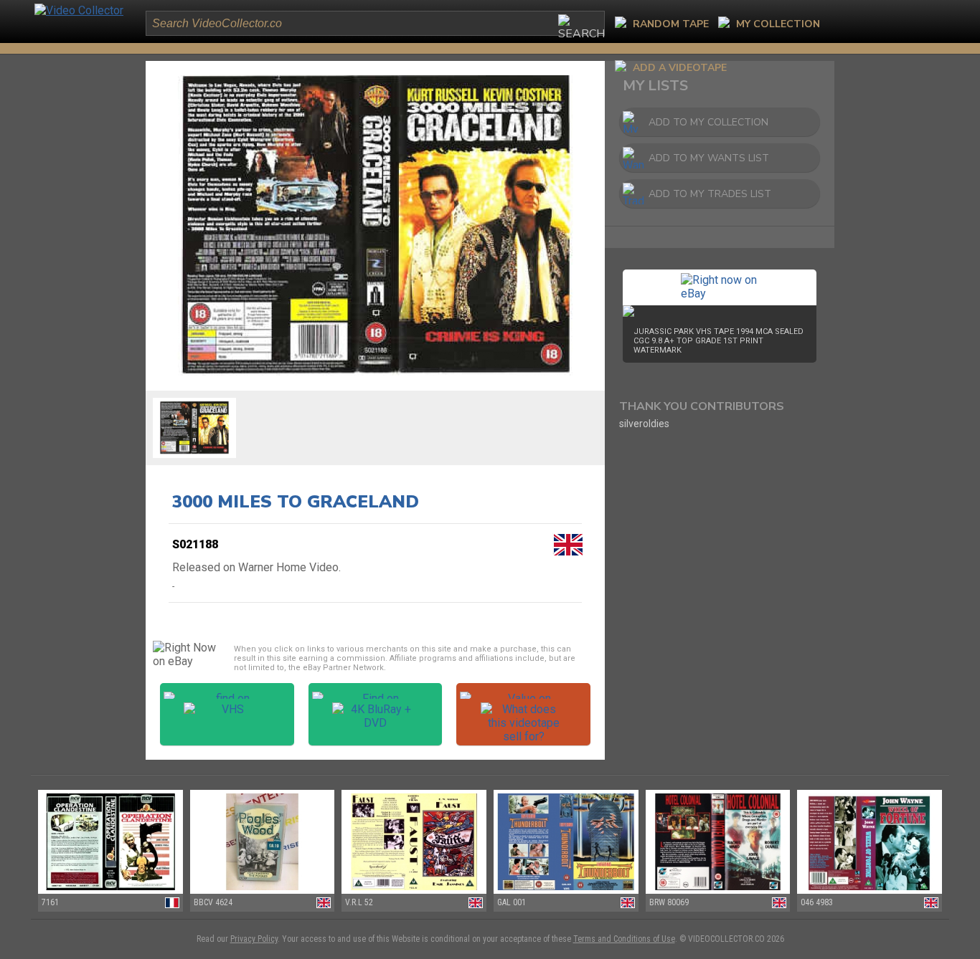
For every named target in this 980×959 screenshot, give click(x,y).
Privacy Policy (254, 939)
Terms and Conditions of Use (624, 939)
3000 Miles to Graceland (295, 501)
